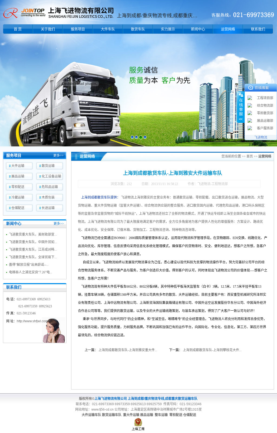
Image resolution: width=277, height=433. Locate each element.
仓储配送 (17, 208)
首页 (249, 156)
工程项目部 (265, 98)
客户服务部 (265, 128)
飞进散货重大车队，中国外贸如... (33, 242)
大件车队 (108, 29)
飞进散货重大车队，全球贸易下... (33, 257)
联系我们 (258, 29)
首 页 (18, 29)
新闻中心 (198, 29)
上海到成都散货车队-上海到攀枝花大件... (212, 350)
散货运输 (48, 166)
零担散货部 (265, 113)
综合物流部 (265, 106)
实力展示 (168, 29)
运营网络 (228, 29)
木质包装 (48, 197)
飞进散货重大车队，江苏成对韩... (33, 249)
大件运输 (17, 166)
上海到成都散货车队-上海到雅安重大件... (127, 350)
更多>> (58, 155)
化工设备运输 (51, 176)
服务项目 (78, 29)
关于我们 (48, 29)
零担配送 (17, 187)
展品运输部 (265, 121)
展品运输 (17, 176)
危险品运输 (50, 187)
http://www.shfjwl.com (32, 321)
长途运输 (48, 208)
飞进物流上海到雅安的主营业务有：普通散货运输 (156, 197)
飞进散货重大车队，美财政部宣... (33, 234)
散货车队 (138, 29)
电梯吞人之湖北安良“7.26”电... (30, 272)
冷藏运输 (17, 197)
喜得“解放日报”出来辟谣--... (29, 265)
